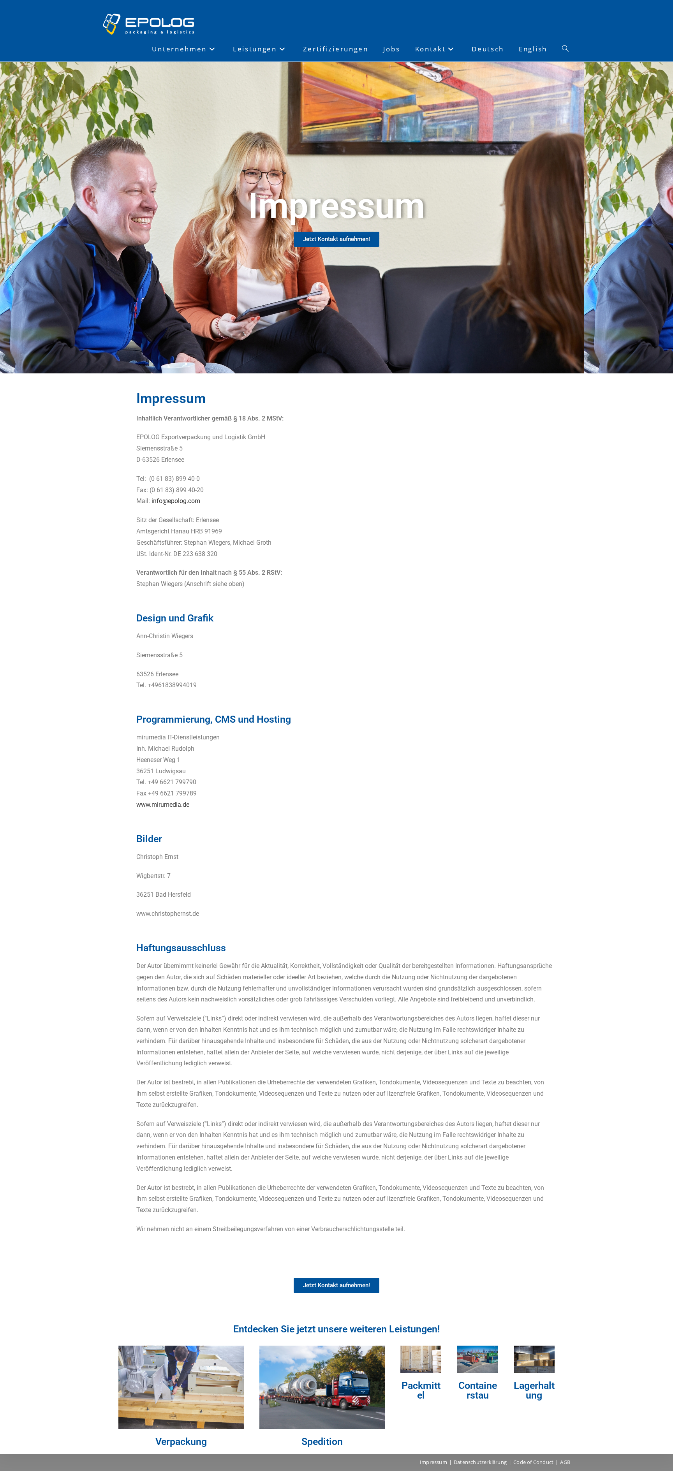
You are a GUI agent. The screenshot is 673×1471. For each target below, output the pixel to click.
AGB (565, 1462)
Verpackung (181, 1441)
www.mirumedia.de (162, 804)
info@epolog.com (176, 501)
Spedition (322, 1441)
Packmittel (421, 1390)
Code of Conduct (533, 1462)
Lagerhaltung (534, 1390)
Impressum (433, 1462)
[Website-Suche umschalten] (565, 49)
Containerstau (477, 1390)
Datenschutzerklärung (480, 1462)
